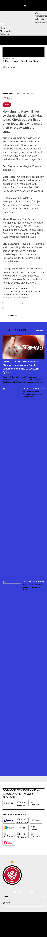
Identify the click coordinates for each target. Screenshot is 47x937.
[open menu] (2, 23)
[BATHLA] (9, 803)
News (13, 58)
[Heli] (22, 828)
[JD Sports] (36, 828)
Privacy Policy (22, 301)
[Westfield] (9, 842)
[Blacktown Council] (9, 828)
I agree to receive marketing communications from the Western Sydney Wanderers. (24, 308)
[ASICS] (9, 820)
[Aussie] (36, 820)
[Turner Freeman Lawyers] (22, 803)
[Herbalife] (36, 803)
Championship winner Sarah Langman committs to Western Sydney (21, 369)
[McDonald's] (9, 835)
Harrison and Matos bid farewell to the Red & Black (32, 587)
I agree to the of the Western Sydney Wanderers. (23, 302)
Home (5, 58)
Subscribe (12, 316)
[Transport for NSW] (36, 835)
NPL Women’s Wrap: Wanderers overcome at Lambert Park (32, 394)
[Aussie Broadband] (22, 820)
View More (40, 330)
